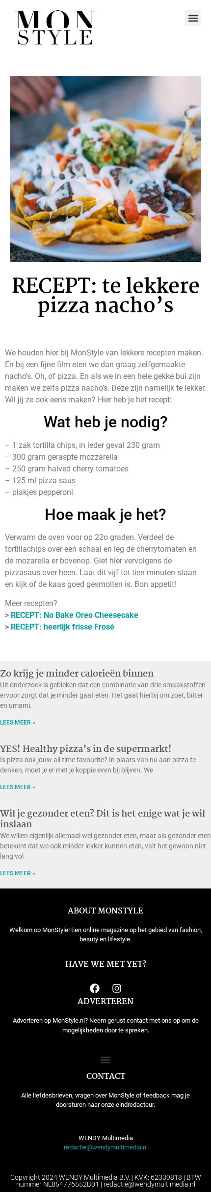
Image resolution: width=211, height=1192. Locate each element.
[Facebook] (95, 988)
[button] (193, 18)
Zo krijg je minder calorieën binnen (77, 674)
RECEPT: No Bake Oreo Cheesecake (74, 615)
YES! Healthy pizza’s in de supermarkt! (86, 749)
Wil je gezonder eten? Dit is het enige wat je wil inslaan (102, 819)
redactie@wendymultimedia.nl (106, 1147)
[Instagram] (117, 988)
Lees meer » (17, 722)
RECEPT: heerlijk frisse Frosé (62, 626)
